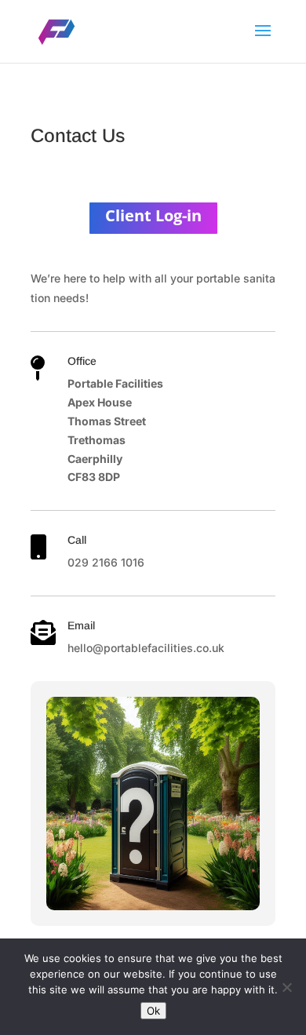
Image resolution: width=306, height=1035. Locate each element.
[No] (286, 987)
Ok (153, 1010)
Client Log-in (153, 215)
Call (76, 540)
